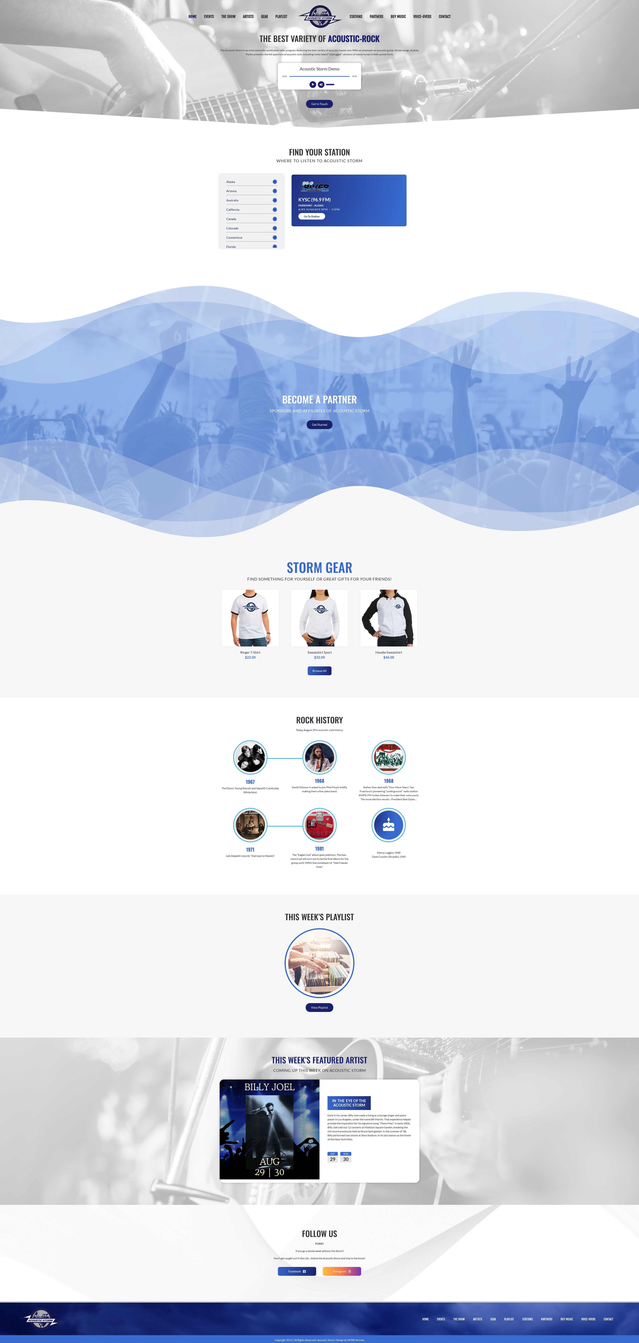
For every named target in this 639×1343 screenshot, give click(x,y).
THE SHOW (459, 1319)
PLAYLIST (509, 1319)
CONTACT (608, 1319)
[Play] (313, 84)
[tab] (251, 182)
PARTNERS (546, 1319)
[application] (319, 76)
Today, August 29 (306, 730)
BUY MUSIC (567, 1319)
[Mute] (321, 84)
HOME (425, 1319)
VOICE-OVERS (588, 1319)
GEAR (493, 1319)
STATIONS (527, 1319)
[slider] (329, 84)
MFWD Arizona (355, 1340)
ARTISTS (477, 1319)
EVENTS (441, 1319)
